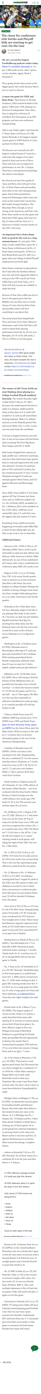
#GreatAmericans (22, 363)
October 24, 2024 (26, 375)
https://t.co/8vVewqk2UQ (22, 366)
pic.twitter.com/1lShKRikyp (16, 370)
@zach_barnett (11, 353)
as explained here (26, 993)
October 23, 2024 (27, 1236)
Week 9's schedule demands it (17, 66)
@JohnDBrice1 (15, 349)
